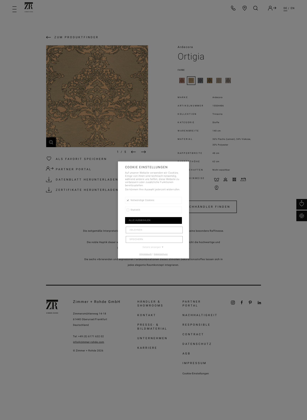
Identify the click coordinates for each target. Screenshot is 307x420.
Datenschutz (161, 253)
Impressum (145, 253)
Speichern (136, 239)
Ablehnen (136, 229)
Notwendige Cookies (142, 200)
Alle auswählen (139, 220)
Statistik (135, 209)
